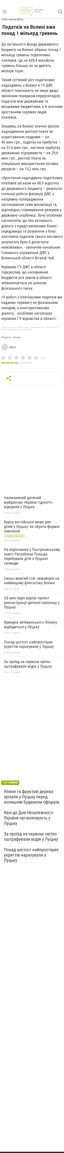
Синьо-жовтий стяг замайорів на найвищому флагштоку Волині (31, 580)
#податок (6, 337)
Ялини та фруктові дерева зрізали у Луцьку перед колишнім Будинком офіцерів (31, 797)
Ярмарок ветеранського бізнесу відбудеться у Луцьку (30, 624)
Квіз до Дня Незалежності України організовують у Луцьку (28, 818)
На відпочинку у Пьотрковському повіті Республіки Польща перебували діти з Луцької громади (32, 556)
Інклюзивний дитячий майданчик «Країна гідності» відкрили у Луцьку (28, 502)
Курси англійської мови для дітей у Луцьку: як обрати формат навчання (32, 526)
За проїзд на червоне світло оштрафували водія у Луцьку (28, 664)
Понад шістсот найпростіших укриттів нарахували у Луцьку (29, 644)
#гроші (17, 337)
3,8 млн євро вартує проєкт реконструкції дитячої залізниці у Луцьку (32, 602)
